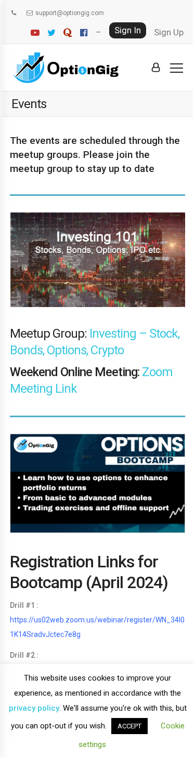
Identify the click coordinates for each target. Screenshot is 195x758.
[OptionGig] (66, 67)
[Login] (156, 67)
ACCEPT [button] (129, 726)
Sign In (127, 30)
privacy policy (34, 708)
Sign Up (169, 32)
